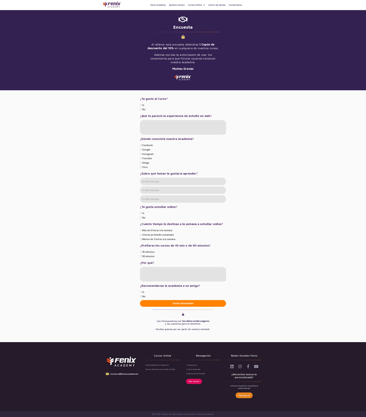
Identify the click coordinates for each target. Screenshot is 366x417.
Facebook (147, 145)
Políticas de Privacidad (195, 374)
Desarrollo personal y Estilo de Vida (160, 369)
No (143, 109)
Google (146, 149)
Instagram (148, 154)
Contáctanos (235, 5)
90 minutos (148, 256)
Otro (145, 167)
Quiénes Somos (177, 5)
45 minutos (148, 251)
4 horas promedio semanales (158, 234)
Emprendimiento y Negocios (157, 365)
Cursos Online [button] (195, 5)
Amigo (145, 162)
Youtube (147, 158)
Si (143, 105)
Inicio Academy (158, 5)
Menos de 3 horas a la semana (158, 239)
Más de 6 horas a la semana (157, 230)
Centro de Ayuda (216, 5)
